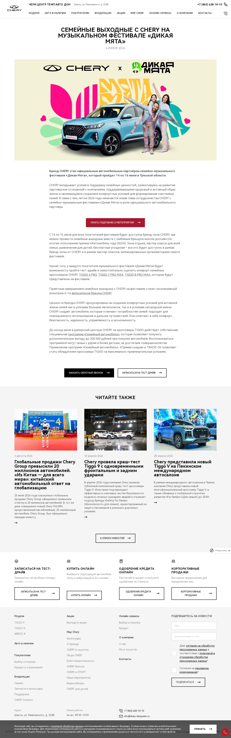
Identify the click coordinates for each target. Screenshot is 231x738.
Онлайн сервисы (160, 13)
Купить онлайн (81, 595)
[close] (229, 550)
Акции (121, 13)
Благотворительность (80, 660)
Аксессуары (74, 638)
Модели (34, 13)
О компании (185, 13)
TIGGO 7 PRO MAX (110, 274)
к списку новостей (112, 538)
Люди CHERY (74, 655)
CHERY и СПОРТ (76, 672)
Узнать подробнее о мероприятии (112, 222)
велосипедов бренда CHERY (91, 293)
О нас (122, 643)
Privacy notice (220, 550)
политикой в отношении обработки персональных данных (197, 657)
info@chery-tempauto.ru (137, 716)
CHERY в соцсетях (78, 649)
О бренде (73, 644)
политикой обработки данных (67, 726)
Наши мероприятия (78, 677)
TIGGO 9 (19, 622)
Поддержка (21, 694)
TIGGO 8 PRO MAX (137, 274)
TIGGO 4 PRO (88, 274)
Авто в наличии (55, 13)
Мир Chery (137, 13)
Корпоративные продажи (191, 593)
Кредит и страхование (28, 667)
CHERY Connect (23, 699)
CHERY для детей (77, 688)
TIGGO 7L (20, 628)
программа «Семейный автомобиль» (93, 334)
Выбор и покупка (24, 661)
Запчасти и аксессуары (28, 688)
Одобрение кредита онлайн (138, 593)
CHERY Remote (75, 666)
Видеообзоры (75, 683)
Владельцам (103, 13)
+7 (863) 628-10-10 (134, 711)
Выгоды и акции (77, 622)
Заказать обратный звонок (86, 373)
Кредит (123, 628)
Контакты (205, 13)
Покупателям (80, 13)
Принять (200, 729)
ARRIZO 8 (19, 633)
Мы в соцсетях (128, 649)
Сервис (18, 683)
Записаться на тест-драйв (139, 373)
